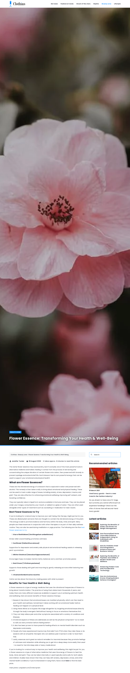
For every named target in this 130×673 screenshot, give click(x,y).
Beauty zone (106, 4)
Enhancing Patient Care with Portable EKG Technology (109, 568)
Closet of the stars (83, 4)
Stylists (96, 4)
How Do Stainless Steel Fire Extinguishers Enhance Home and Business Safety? (109, 548)
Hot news (54, 4)
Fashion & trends (67, 4)
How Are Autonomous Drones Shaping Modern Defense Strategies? (109, 578)
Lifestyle (117, 4)
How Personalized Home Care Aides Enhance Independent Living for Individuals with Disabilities (109, 537)
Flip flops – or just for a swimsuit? (102, 493)
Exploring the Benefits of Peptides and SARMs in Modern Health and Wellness (109, 558)
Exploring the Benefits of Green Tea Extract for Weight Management (109, 526)
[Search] (91, 454)
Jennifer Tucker (18, 461)
